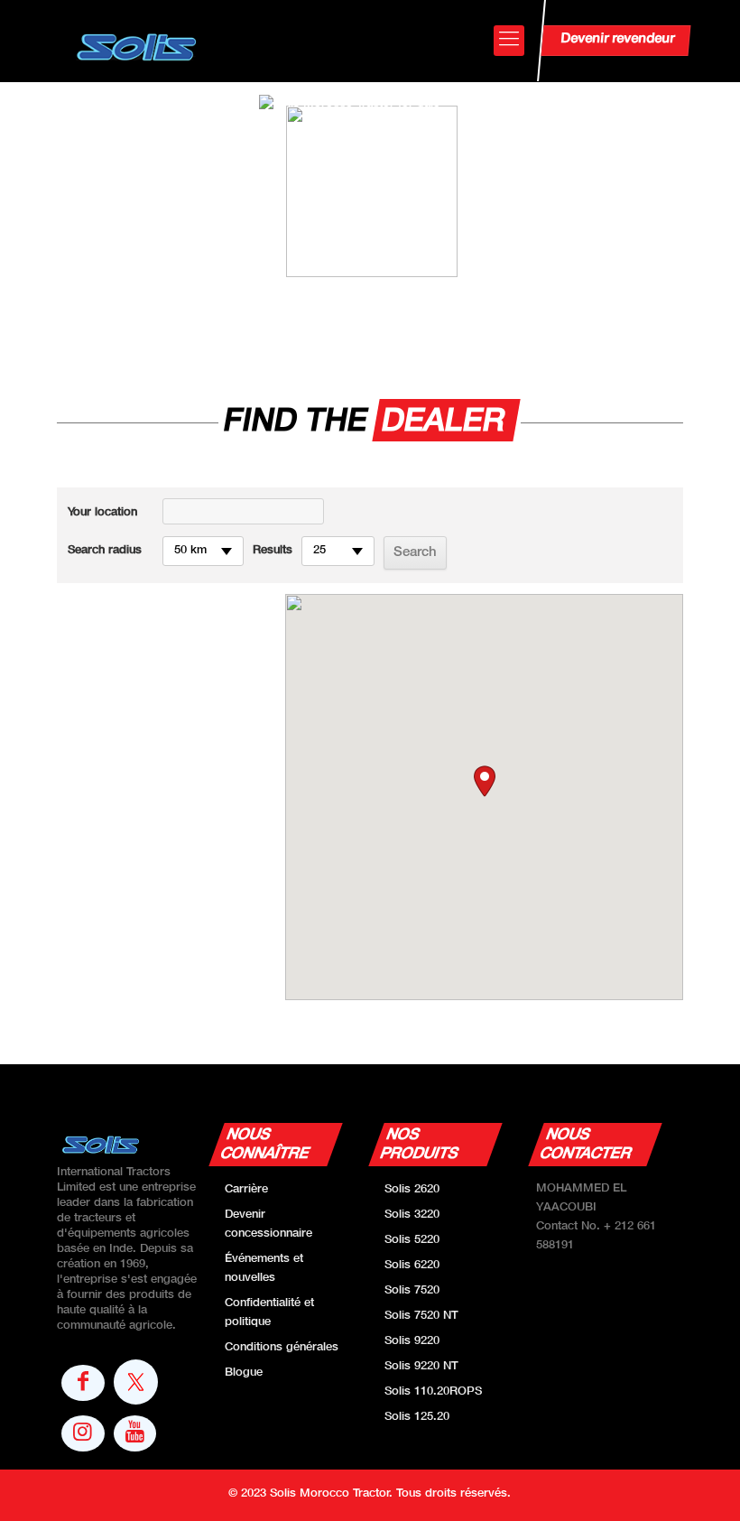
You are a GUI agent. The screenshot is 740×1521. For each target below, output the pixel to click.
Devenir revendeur (617, 38)
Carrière (246, 1189)
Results (272, 550)
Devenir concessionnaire (268, 1224)
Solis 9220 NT (421, 1366)
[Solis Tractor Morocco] (137, 40)
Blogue (244, 1373)
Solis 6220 (411, 1265)
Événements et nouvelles (264, 1269)
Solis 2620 (411, 1189)
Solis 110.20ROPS (433, 1392)
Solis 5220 (411, 1240)
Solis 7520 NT (421, 1316)
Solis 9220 (411, 1341)
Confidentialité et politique (269, 1313)
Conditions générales (281, 1347)
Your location (102, 512)
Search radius (105, 550)
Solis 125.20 (416, 1417)
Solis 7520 (411, 1290)
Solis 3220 (411, 1215)
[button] (485, 781)
